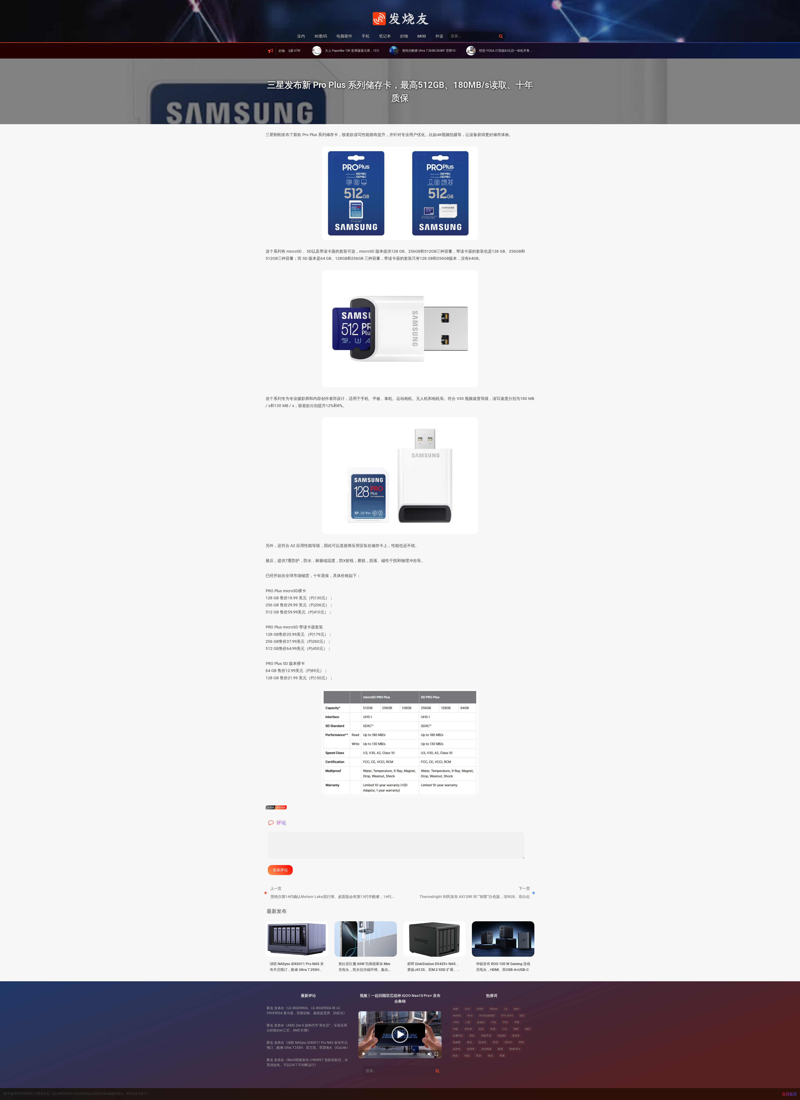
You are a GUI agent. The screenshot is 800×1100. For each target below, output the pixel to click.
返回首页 (789, 1094)
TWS (456, 1022)
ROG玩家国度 (487, 1015)
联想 (495, 1042)
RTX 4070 (507, 1015)
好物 (404, 36)
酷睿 (500, 1049)
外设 (439, 36)
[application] (400, 1034)
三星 (467, 1022)
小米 (504, 1029)
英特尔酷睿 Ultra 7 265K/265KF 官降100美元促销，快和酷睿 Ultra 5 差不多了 (384, 50)
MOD (422, 36)
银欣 (455, 1055)
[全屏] (436, 1054)
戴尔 (527, 1029)
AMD (455, 1009)
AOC (467, 1009)
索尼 (469, 1042)
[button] (400, 1034)
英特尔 (508, 1042)
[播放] (364, 1054)
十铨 (493, 1022)
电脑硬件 (344, 36)
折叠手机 (458, 1035)
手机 (366, 36)
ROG (470, 1015)
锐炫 (467, 1055)
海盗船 (501, 1035)
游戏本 (516, 1035)
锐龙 (478, 1055)
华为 (505, 1022)
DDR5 (480, 1009)
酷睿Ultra (515, 1049)
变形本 (468, 1029)
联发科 (482, 1042)
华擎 (516, 1022)
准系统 (480, 1022)
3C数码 (320, 36)
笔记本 (385, 36)
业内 (301, 36)
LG (505, 1009)
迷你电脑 (486, 1049)
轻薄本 (471, 1049)
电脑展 (456, 1042)
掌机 (472, 1035)
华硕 (455, 1029)
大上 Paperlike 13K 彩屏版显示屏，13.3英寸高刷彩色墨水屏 (295, 50)
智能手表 (486, 1035)
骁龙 (490, 1055)
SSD (522, 1015)
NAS (516, 1009)
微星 (516, 1029)
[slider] (396, 1054)
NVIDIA (457, 1015)
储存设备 (280, 807)
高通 (502, 1055)
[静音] (430, 1054)
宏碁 (492, 1029)
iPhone (494, 1009)
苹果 (521, 1042)
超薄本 (456, 1049)
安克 (481, 1029)
